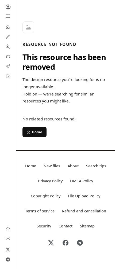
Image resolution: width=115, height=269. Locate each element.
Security (44, 226)
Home (37, 132)
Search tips (96, 165)
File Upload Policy (84, 195)
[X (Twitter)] (8, 249)
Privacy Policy (50, 180)
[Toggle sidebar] (8, 16)
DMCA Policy (81, 180)
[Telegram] (8, 259)
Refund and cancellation (84, 210)
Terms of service (40, 210)
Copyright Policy (45, 195)
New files (52, 165)
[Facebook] (65, 243)
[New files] (8, 76)
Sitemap (87, 226)
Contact (65, 226)
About (73, 165)
